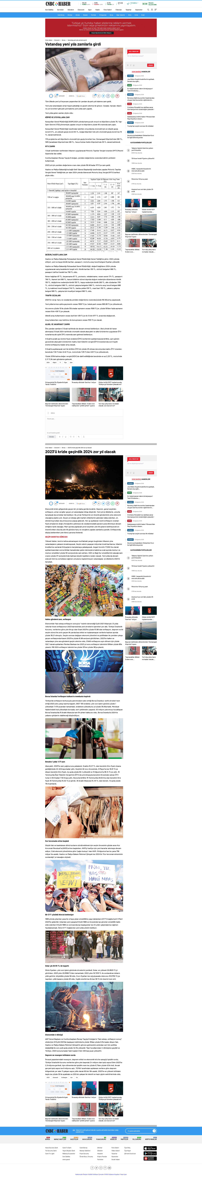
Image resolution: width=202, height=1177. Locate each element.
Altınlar (78, 15)
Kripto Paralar (151, 1138)
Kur (71, 1077)
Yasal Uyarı (123, 1174)
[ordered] (70, 436)
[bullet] (73, 436)
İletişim (85, 1174)
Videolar (119, 10)
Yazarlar (128, 10)
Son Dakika (49, 10)
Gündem (71, 10)
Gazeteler (138, 10)
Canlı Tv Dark (66, 1148)
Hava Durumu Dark (51, 1148)
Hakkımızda (78, 1174)
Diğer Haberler (120, 15)
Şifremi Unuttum (130, 1153)
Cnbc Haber (48, 40)
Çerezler (101, 1174)
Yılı (77, 1077)
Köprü (54, 362)
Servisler (60, 10)
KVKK (106, 1174)
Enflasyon (64, 1077)
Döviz (129, 15)
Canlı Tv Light (49, 1153)
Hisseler (85, 15)
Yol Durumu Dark (51, 1151)
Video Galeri (116, 1151)
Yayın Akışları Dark (68, 1151)
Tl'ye (65, 362)
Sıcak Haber (116, 1159)
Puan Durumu (101, 1138)
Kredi (142, 15)
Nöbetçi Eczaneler (68, 1153)
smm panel (66, 1159)
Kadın (98, 10)
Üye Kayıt (127, 1151)
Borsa (111, 15)
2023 (48, 1077)
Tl (60, 362)
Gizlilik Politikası (93, 1174)
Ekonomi (81, 10)
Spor (90, 10)
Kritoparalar (103, 15)
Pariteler (93, 15)
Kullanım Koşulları (114, 1174)
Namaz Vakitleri (60, 1138)
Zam (71, 362)
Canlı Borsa (61, 15)
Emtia (136, 15)
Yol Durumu (136, 1138)
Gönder (51, 437)
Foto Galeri (108, 10)
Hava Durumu (87, 1138)
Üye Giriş (127, 1148)
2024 (48, 362)
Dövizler (70, 15)
